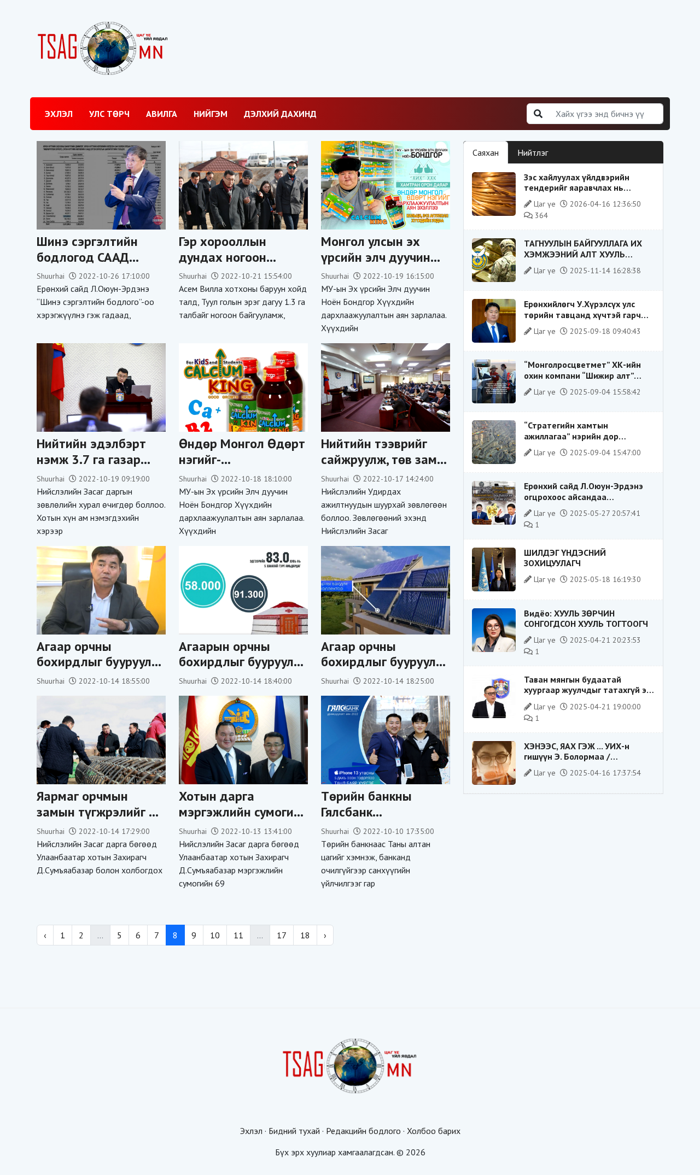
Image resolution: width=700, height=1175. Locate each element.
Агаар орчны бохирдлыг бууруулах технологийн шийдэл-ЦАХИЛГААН (385, 670)
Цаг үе (545, 204)
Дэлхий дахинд (280, 113)
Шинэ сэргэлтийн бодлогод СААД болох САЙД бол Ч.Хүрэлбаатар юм (92, 265)
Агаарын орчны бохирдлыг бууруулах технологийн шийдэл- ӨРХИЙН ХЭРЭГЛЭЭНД (243, 670)
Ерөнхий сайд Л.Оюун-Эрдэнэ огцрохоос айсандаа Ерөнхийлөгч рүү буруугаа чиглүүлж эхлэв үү (583, 501)
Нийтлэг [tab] (532, 152)
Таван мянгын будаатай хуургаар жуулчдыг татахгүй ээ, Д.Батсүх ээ (588, 690)
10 (215, 935)
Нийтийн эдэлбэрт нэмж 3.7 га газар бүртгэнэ (91, 459)
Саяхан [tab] (485, 152)
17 (282, 935)
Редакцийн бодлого (363, 1130)
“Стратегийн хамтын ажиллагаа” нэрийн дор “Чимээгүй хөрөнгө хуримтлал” (586, 435)
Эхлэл (59, 113)
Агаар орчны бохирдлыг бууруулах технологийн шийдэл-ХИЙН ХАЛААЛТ (101, 670)
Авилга (161, 113)
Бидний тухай (294, 1130)
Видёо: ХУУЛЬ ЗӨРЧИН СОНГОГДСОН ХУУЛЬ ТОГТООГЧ (586, 618)
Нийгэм (211, 113)
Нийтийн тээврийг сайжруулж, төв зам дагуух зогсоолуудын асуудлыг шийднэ (383, 467)
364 (540, 215)
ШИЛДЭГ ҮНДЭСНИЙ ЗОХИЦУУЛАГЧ (565, 557)
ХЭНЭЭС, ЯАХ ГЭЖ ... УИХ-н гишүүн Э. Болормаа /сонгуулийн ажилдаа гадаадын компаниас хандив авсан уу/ (586, 762)
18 (305, 935)
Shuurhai (51, 276)
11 (238, 935)
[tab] (566, 146)
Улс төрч (109, 113)
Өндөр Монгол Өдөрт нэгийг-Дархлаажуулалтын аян (242, 467)
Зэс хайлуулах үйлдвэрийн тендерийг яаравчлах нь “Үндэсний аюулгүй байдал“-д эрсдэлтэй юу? (584, 193)
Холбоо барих (433, 1130)
